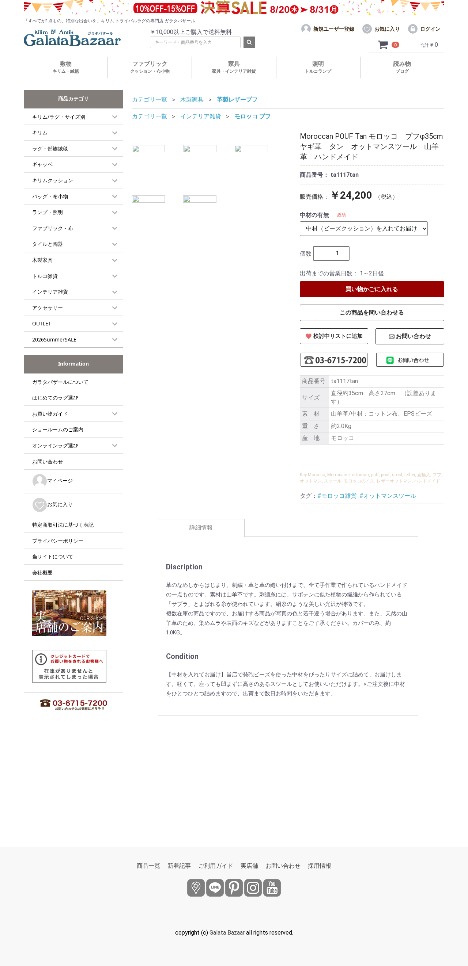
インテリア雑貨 (50, 291)
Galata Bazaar (227, 932)
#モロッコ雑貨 (336, 495)
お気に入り (60, 504)
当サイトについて (52, 556)
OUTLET (41, 323)
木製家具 (42, 259)
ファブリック (150, 67)
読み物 (402, 67)
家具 (234, 67)
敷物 (66, 67)
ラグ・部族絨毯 (50, 148)
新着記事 (179, 865)
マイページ (60, 480)
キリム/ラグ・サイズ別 (58, 116)
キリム (40, 132)
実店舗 (249, 865)
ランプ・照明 (47, 212)
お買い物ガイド (50, 413)
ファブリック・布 (52, 228)
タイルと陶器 (47, 243)
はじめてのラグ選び (55, 397)
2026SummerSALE (54, 339)
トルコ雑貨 (45, 275)
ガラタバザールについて (60, 381)
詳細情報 (201, 527)
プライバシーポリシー (57, 540)
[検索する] (249, 42)
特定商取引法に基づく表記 (63, 524)
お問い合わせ (47, 461)
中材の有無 (314, 214)
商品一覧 (148, 865)
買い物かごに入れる (372, 289)
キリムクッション (52, 180)
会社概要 (42, 572)
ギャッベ (42, 164)
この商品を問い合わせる (372, 312)
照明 (318, 67)
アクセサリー (47, 307)
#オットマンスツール (387, 495)
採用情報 (319, 865)
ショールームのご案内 (57, 429)
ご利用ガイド (215, 865)
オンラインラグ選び (55, 445)
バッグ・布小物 (50, 196)
